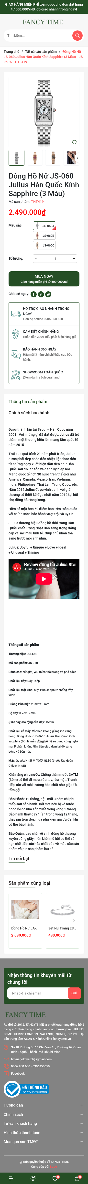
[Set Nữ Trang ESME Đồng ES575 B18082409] (62, 910)
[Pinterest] (41, 294)
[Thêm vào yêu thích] (74, 142)
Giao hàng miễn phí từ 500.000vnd (44, 279)
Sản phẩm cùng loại (29, 883)
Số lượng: (16, 258)
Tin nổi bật (19, 858)
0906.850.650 (20, 1066)
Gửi (74, 993)
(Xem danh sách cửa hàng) (42, 377)
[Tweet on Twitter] (48, 294)
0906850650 (41, 1066)
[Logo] (44, 22)
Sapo (53, 1166)
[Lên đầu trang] (75, 1147)
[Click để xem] (44, 112)
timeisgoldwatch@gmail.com (31, 1059)
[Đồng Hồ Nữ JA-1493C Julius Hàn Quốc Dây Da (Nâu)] (25, 910)
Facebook (18, 1073)
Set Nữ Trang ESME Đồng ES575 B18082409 (62, 928)
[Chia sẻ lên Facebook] (34, 294)
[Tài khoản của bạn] (11, 1178)
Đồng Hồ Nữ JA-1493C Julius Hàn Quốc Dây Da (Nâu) (25, 928)
